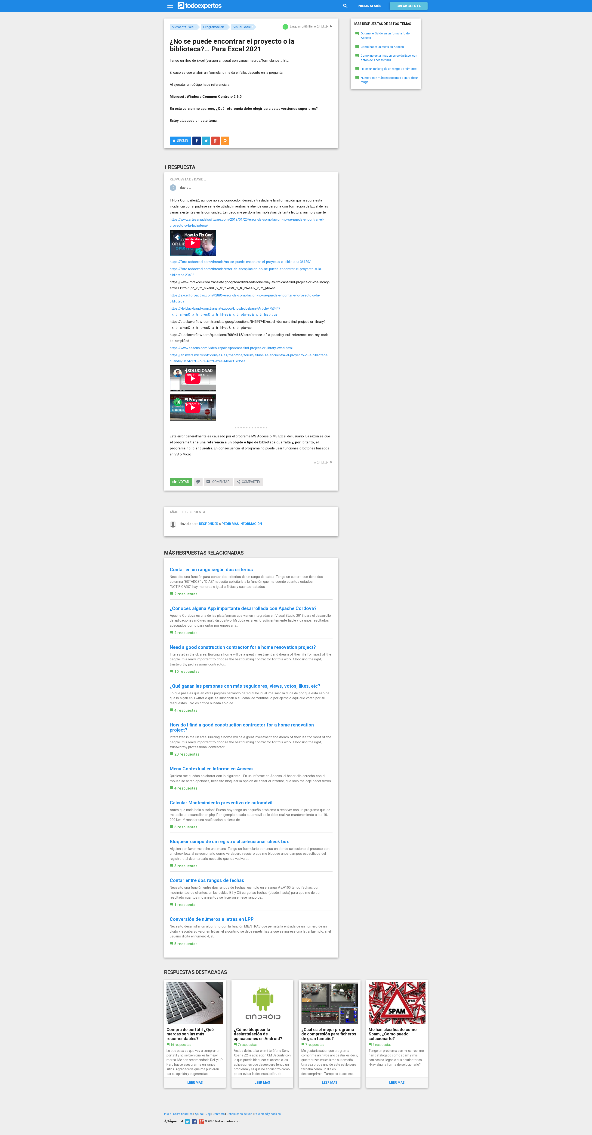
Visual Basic (242, 27)
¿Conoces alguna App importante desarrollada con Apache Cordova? (243, 608)
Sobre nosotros (183, 1114)
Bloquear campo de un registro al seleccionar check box (229, 841)
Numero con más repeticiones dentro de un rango (390, 80)
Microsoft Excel (183, 27)
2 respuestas (185, 594)
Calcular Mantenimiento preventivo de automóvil (221, 802)
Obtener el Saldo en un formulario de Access (385, 36)
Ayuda (199, 1114)
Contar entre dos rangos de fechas (207, 880)
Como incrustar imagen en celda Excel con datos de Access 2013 (389, 58)
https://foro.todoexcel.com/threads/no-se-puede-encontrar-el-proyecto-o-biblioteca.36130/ (240, 262)
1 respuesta (184, 905)
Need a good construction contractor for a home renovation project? (243, 647)
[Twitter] (187, 1121)
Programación (213, 27)
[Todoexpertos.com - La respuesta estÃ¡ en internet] (199, 6)
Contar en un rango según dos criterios (211, 569)
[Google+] (200, 1121)
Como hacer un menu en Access (382, 47)
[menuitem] (196, 141)
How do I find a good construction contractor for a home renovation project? (242, 727)
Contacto (219, 1114)
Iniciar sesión (370, 6)
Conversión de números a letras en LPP (212, 919)
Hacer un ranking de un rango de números (388, 68)
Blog (208, 1114)
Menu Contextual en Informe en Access (211, 769)
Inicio (167, 1114)
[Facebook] (194, 1121)
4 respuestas (185, 710)
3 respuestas (185, 866)
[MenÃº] (170, 6)
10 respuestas (187, 671)
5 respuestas (185, 827)
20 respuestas (187, 754)
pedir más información (242, 524)
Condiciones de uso (239, 1114)
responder (208, 524)
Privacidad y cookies (267, 1114)
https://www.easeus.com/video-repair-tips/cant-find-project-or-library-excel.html (231, 348)
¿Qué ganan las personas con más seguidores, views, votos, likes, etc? (245, 686)
